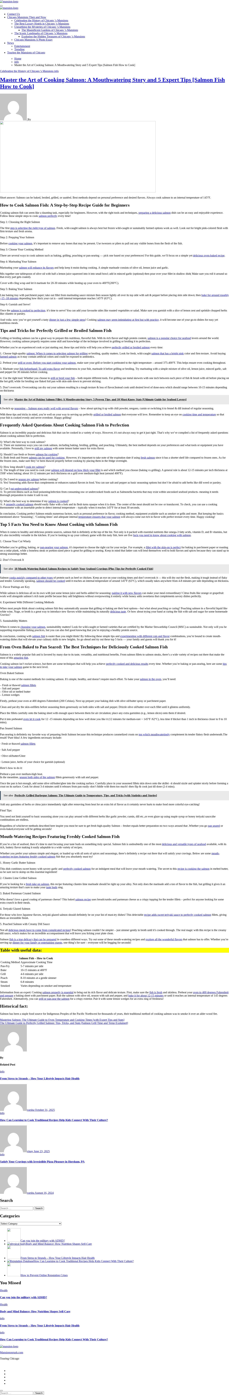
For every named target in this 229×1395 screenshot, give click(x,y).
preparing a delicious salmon (154, 212)
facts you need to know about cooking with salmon (162, 535)
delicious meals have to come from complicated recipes (39, 930)
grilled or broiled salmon (107, 414)
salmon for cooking (46, 454)
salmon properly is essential (57, 992)
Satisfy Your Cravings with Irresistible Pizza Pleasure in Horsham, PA (42, 1161)
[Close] (1, 1390)
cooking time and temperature (199, 414)
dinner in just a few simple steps (67, 319)
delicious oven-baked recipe (209, 255)
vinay (30, 1151)
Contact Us (13, 14)
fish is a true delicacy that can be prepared (32, 939)
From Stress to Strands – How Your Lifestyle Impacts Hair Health (39, 1078)
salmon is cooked (58, 501)
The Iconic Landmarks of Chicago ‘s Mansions (40, 33)
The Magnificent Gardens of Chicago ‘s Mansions (49, 30)
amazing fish (21, 657)
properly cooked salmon (19, 504)
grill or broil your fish (63, 378)
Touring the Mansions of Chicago (26, 52)
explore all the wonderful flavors (164, 939)
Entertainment (22, 46)
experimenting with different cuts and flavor (145, 636)
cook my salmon (35, 466)
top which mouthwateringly (154, 734)
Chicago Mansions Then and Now (26, 17)
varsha (31, 1109)
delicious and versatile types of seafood (184, 844)
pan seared (214, 825)
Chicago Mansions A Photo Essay (33, 39)
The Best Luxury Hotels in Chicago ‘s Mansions (41, 23)
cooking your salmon (20, 243)
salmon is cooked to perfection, (28, 310)
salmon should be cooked (50, 580)
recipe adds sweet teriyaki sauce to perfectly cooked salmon (177, 914)
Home (10, 1370)
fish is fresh (155, 992)
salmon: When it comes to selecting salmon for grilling (57, 353)
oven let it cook (32, 719)
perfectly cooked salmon (77, 868)
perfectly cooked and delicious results (127, 663)
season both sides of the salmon (37, 777)
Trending (19, 49)
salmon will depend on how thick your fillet (75, 470)
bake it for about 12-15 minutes (146, 995)
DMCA (11, 1380)
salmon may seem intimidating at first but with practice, (128, 319)
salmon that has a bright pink (167, 353)
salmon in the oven (150, 679)
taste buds (51, 887)
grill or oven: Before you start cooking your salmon (47, 362)
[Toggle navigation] (1, 5)
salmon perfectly (48, 215)
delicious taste (118, 611)
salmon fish (38, 636)
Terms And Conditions (20, 1383)
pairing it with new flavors (127, 592)
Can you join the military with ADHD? (23, 1297)
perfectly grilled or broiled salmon (131, 347)
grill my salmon (43, 448)
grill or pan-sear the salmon (54, 998)
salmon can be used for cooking (47, 457)
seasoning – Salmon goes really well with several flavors (46, 408)
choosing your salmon (32, 626)
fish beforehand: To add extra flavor (40, 368)
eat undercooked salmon (24, 488)
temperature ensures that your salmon (99, 516)
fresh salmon (148, 457)
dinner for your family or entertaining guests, (38, 942)
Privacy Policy (15, 1373)
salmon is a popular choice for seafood (169, 338)
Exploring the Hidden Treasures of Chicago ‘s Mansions (53, 36)
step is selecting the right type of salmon (32, 228)
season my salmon (28, 479)
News (10, 42)
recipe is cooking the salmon (193, 868)
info (56, 71)
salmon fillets (28, 685)
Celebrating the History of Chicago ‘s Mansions (41, 20)
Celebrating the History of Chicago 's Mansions (27, 71)
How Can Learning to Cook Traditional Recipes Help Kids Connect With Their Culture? (54, 1120)
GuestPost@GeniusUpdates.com (165, 1364)
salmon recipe (83, 899)
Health (4, 1290)
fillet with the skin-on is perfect (163, 547)
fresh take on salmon (37, 884)
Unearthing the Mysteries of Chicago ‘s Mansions (42, 26)
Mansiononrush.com (11, 1352)
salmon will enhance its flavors (36, 267)
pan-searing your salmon (54, 547)
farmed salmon (8, 356)
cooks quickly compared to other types (31, 577)
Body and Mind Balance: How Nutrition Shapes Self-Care (35, 1311)
